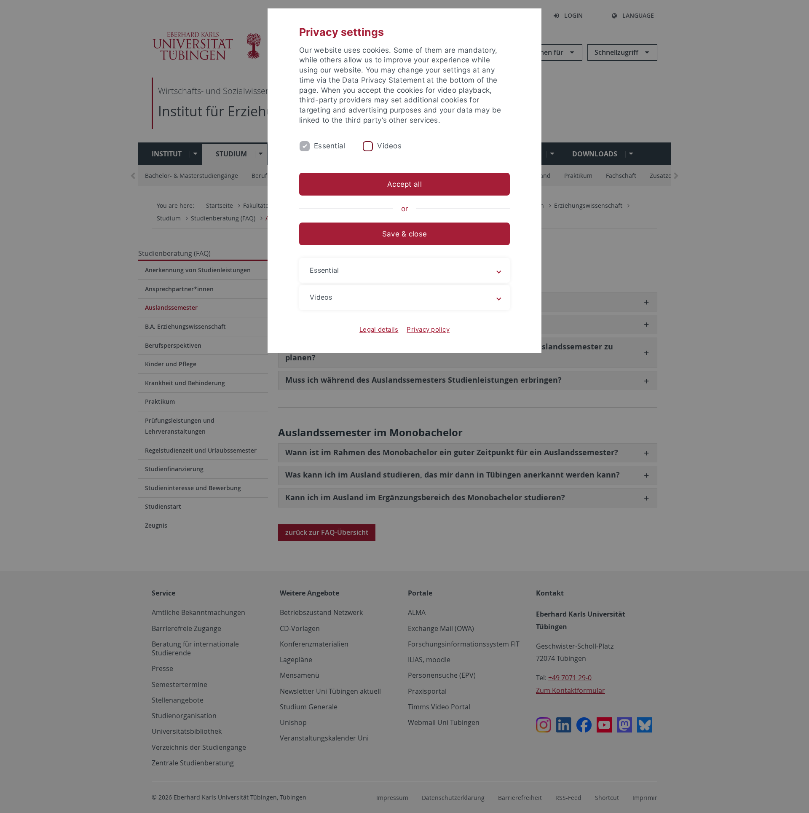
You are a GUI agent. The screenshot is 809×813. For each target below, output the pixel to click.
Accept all (404, 184)
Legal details (378, 329)
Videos (389, 146)
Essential (329, 146)
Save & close (404, 234)
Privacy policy (428, 329)
